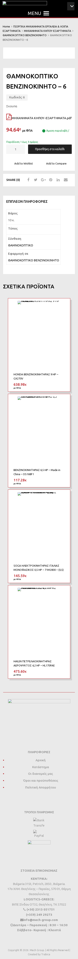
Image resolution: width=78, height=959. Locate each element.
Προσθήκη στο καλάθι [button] (62, 384)
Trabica (45, 954)
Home (6, 26)
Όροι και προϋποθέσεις (40, 780)
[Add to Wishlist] (63, 306)
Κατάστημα (40, 767)
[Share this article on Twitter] (35, 180)
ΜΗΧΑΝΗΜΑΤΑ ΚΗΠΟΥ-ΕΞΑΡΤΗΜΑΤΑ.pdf (42, 118)
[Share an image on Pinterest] (50, 180)
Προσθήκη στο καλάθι (50, 149)
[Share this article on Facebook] (27, 180)
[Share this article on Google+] (42, 180)
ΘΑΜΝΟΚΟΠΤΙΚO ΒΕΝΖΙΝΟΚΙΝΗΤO (25, 35)
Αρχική (41, 760)
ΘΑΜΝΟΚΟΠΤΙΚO (20, 245)
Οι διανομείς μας (40, 773)
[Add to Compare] (63, 313)
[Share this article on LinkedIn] (57, 180)
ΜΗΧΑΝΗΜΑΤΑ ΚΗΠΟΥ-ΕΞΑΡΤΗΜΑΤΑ (47, 30)
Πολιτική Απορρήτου (40, 787)
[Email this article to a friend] (65, 180)
